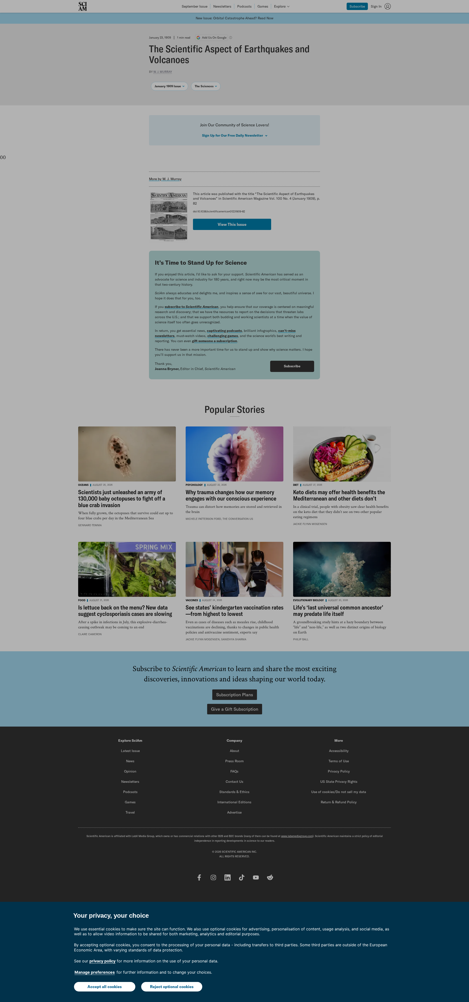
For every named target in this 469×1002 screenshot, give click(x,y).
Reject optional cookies (171, 986)
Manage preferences (95, 972)
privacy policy (102, 960)
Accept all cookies (104, 986)
